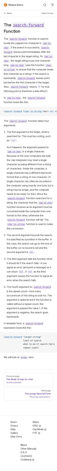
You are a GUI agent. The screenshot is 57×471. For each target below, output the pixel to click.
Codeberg (26, 459)
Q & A (24, 452)
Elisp (13, 429)
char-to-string (32, 111)
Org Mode (38, 429)
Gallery (14, 432)
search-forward (13, 111)
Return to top (47, 13)
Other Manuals (28, 448)
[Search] (44, 5)
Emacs (14, 425)
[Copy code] (52, 111)
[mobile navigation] (52, 5)
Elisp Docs (16, 436)
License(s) (26, 455)
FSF (35, 432)
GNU (36, 425)
